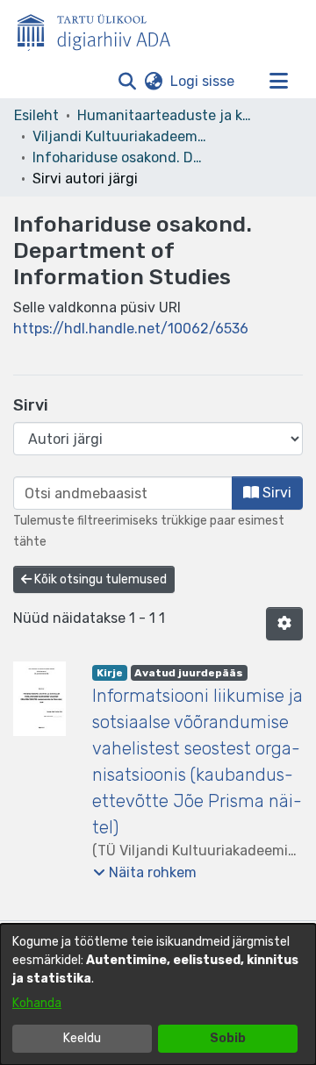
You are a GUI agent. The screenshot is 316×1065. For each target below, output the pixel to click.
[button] (127, 81)
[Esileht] (101, 29)
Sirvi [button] (275, 492)
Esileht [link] (36, 115)
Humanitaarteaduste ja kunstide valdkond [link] (165, 115)
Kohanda (36, 1003)
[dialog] (158, 994)
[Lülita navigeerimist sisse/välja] (278, 81)
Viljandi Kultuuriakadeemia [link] (120, 136)
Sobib (228, 1038)
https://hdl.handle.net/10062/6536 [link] (130, 328)
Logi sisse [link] (203, 81)
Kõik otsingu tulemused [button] (99, 579)
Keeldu (82, 1038)
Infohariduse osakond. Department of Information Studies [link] (120, 157)
